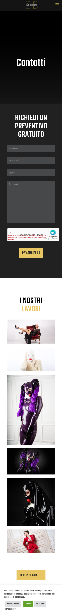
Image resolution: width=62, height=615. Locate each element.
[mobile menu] (57, 5)
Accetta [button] (28, 603)
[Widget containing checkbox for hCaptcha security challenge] (33, 234)
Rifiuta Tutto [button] (40, 603)
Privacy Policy (10, 609)
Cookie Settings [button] (13, 603)
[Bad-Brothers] (31, 5)
